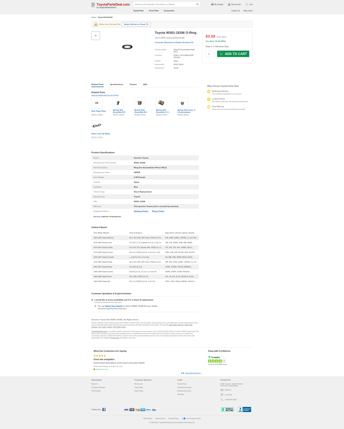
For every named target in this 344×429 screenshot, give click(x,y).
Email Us (228, 390)
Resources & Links (184, 391)
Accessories (169, 11)
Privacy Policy (174, 418)
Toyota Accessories (184, 387)
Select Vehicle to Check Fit (136, 24)
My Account (138, 384)
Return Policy (158, 211)
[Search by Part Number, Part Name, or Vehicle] (197, 4)
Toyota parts (114, 338)
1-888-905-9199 (231, 400)
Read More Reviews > (193, 373)
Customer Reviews (98, 387)
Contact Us (235, 11)
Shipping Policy (141, 211)
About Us (94, 384)
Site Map (180, 394)
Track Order (138, 387)
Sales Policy (147, 418)
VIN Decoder (96, 391)
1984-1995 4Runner (176, 325)
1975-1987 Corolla (105, 327)
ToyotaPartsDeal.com (99, 331)
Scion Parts (154, 11)
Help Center (248, 11)
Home (93, 17)
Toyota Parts (138, 11)
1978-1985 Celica (119, 327)
